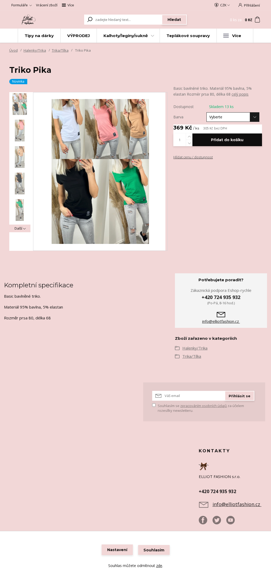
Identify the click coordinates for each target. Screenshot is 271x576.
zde (159, 565)
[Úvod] (29, 19)
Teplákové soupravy (188, 35)
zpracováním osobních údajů (203, 405)
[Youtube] (233, 522)
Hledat (174, 19)
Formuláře (19, 5)
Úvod (13, 50)
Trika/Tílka (60, 50)
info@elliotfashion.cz (221, 321)
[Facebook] (206, 522)
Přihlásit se (239, 396)
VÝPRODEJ (78, 35)
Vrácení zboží (46, 5)
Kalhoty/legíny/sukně (125, 35)
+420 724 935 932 (221, 297)
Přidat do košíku (227, 139)
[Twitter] (219, 522)
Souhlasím (153, 550)
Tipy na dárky (39, 35)
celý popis (240, 94)
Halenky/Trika (35, 50)
